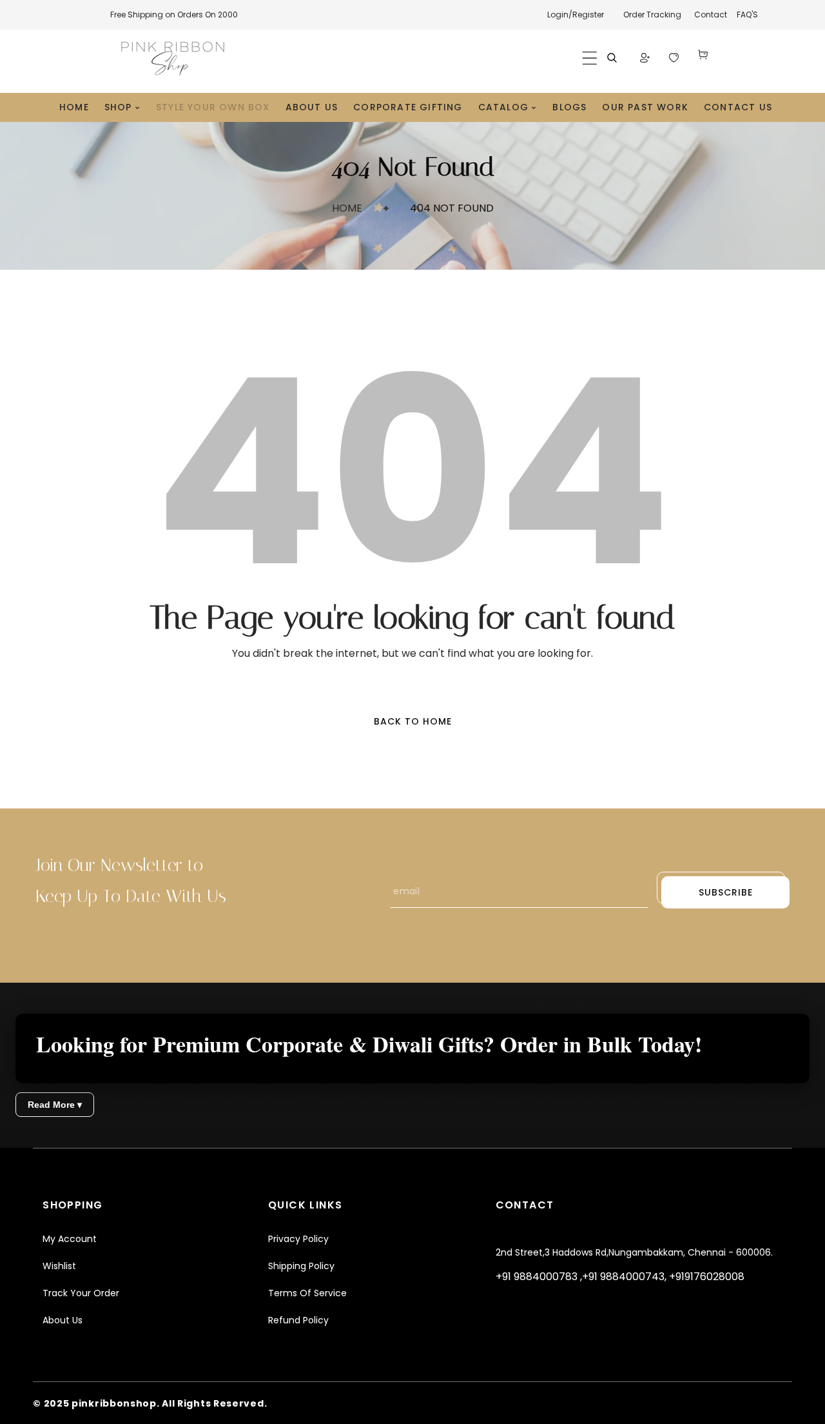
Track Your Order (81, 1293)
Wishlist (59, 1265)
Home (347, 208)
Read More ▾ (55, 1104)
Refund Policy (298, 1320)
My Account (70, 1238)
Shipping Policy (301, 1265)
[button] (589, 58)
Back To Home (413, 721)
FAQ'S (747, 14)
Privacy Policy (298, 1238)
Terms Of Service (307, 1293)
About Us (62, 1320)
